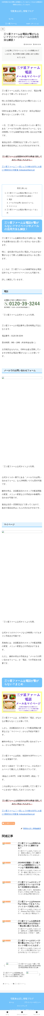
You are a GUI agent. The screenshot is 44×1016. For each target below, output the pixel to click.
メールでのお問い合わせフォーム (21, 203)
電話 (10, 199)
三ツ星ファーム (9, 823)
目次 (19, 188)
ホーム (11, 1002)
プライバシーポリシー (32, 1002)
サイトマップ (22, 1006)
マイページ (13, 206)
